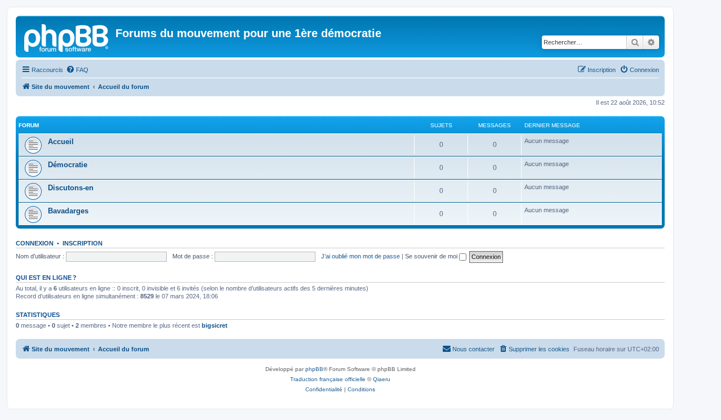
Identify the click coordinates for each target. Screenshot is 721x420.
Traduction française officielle (328, 379)
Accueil (61, 141)
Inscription (83, 243)
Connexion (35, 243)
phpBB (314, 369)
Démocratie (67, 164)
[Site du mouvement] (67, 37)
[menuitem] (77, 70)
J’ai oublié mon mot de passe (360, 256)
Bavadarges (68, 211)
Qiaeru (381, 379)
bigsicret (215, 325)
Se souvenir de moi (432, 256)
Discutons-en (71, 188)
